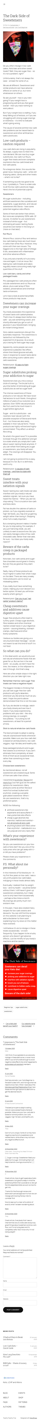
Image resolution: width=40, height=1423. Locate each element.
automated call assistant (14, 1064)
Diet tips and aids (8, 27)
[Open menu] (4, 4)
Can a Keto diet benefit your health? (10, 1024)
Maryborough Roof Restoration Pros (18, 1087)
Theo (6, 1129)
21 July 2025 (9, 1101)
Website (5, 1299)
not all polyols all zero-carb (18, 823)
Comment (6, 1256)
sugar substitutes (21, 1007)
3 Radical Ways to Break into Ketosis (13, 1338)
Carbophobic (14, 25)
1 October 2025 (10, 1048)
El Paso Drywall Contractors (14, 1103)
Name (5, 1281)
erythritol (19, 780)
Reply (7, 1068)
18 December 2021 (11, 1171)
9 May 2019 (35, 1364)
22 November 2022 (11, 1149)
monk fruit (7, 782)
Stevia (26, 780)
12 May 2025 (9, 1126)
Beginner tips (8, 1007)
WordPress (33, 1418)
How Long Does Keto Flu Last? (11, 1355)
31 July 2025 (9, 1074)
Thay (6, 1216)
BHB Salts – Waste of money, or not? (15, 1364)
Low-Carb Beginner (21, 27)
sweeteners (8, 1011)
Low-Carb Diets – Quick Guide (10, 1347)
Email (5, 1290)
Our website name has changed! (28, 1024)
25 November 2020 (11, 1214)
